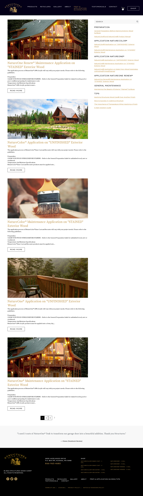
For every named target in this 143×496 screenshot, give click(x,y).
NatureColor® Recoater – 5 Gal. (93, 472)
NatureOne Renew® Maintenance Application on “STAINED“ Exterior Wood (41, 65)
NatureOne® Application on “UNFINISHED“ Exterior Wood (116, 60)
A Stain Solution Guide (102, 108)
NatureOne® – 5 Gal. (118, 464)
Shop (133, 8)
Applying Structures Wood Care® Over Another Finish (114, 97)
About (68, 6)
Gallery (57, 6)
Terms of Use (50, 487)
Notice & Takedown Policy (93, 487)
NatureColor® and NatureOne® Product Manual (112, 37)
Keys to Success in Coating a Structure (108, 101)
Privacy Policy (74, 487)
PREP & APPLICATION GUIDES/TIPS (80, 8)
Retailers (45, 6)
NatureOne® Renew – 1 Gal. (120, 466)
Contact (113, 6)
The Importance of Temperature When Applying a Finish (115, 104)
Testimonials (99, 6)
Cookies (61, 487)
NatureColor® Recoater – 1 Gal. (93, 469)
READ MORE (16, 91)
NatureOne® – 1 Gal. (117, 461)
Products (32, 6)
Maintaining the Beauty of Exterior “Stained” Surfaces (114, 89)
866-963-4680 (53, 463)
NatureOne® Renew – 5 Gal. (120, 469)
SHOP (83, 458)
